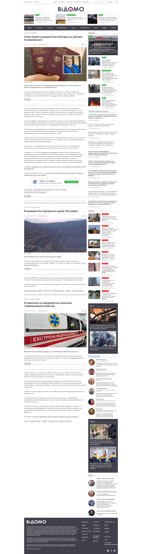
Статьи (49, 27)
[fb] (82, 44)
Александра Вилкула (31, 265)
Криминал (34, 33)
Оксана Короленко (42, 44)
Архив (113, 27)
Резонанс (96, 525)
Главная (29, 27)
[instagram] (110, 2)
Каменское (77, 2)
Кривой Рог (47, 291)
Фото (96, 27)
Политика (85, 528)
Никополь (70, 2)
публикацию (75, 358)
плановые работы (78, 291)
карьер (68, 291)
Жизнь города (35, 207)
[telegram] (85, 44)
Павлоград (85, 2)
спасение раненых (65, 421)
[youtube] (117, 2)
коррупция (28, 189)
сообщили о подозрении (49, 152)
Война (84, 525)
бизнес (64, 189)
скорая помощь (35, 421)
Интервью (96, 531)
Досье (74, 27)
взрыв (40, 291)
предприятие (53, 421)
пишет (55, 96)
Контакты (107, 537)
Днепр (55, 2)
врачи (27, 421)
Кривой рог (62, 2)
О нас (106, 540)
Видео (105, 27)
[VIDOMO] (71, 9)
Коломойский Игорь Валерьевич (35, 192)
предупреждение (30, 291)
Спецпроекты (85, 27)
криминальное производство (43, 189)
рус (38, 2)
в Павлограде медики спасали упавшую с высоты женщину (58, 416)
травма (44, 421)
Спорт (84, 540)
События (84, 534)
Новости (39, 27)
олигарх (57, 189)
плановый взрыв (58, 291)
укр (35, 2)
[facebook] (114, 2)
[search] (107, 2)
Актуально (96, 528)
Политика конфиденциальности (111, 543)
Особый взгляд (62, 27)
